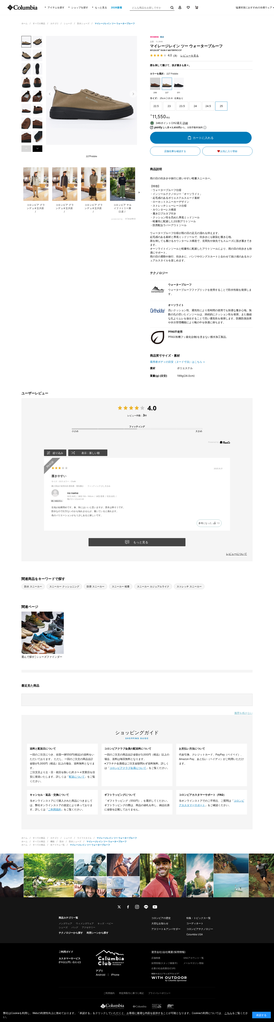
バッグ (74, 927)
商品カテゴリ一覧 (68, 917)
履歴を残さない (243, 713)
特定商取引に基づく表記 (131, 993)
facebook (128, 907)
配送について (77, 776)
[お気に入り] (188, 7)
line (145, 907)
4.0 (151, 408)
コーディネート (194, 923)
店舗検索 (155, 957)
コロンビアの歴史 (161, 917)
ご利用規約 (54, 809)
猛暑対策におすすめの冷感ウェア (254, 7)
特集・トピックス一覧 (198, 917)
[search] (171, 7)
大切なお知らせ (159, 923)
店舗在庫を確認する (175, 151)
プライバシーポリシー (159, 993)
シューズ (63, 927)
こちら (228, 1013)
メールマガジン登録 (193, 963)
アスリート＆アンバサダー (165, 928)
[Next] (133, 94)
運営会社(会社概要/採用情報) (168, 952)
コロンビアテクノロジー (199, 928)
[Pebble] (91, 92)
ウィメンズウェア (85, 923)
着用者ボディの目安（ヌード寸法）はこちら (176, 361)
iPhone (115, 974)
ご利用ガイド (66, 951)
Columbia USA (194, 934)
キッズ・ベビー (105, 923)
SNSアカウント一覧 (193, 957)
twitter (119, 907)
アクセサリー (88, 927)
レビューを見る (189, 55)
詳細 (185, 123)
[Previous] (49, 94)
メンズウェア (65, 923)
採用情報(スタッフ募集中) (164, 963)
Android (100, 974)
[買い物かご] (196, 7)
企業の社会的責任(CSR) (163, 968)
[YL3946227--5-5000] (26, 41)
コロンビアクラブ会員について (128, 767)
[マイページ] (180, 7)
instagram (137, 907)
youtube (154, 907)
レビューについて (236, 553)
